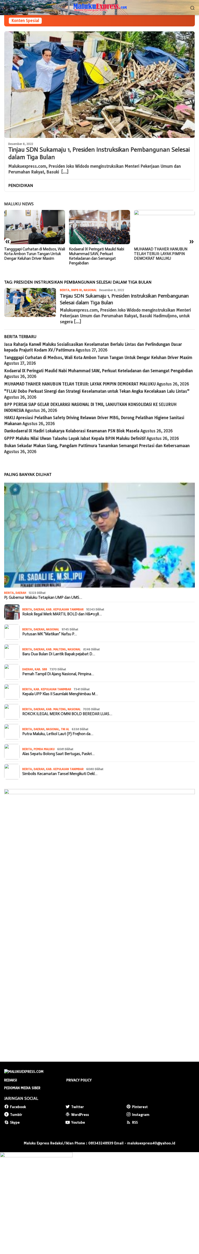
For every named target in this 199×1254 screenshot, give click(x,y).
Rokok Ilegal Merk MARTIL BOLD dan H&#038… (62, 614)
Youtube (78, 1122)
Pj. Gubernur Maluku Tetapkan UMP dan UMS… (43, 597)
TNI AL (65, 729)
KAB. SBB (41, 669)
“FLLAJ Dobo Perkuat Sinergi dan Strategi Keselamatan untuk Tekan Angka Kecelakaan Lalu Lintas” (163, 254)
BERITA (64, 290)
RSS (135, 1122)
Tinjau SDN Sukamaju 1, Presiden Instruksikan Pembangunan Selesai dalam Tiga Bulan (99, 153)
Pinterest (140, 1107)
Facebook (18, 1107)
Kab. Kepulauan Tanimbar (65, 609)
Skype (15, 1122)
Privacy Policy (78, 1080)
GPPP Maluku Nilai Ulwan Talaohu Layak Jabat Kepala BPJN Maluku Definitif (75, 438)
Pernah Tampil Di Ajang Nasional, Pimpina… (58, 674)
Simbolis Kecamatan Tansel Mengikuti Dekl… (59, 773)
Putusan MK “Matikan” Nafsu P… (49, 634)
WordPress (80, 1114)
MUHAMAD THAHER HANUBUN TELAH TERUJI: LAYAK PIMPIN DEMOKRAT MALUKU (95, 254)
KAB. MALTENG (56, 649)
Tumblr (16, 1114)
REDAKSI (10, 1080)
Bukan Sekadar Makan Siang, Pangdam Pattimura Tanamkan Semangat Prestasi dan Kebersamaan (97, 445)
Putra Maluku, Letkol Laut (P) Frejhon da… (57, 733)
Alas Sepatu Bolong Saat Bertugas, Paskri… (58, 753)
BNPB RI (76, 290)
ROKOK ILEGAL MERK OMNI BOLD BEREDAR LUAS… (67, 713)
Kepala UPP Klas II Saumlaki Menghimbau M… (60, 694)
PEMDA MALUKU (44, 749)
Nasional (90, 290)
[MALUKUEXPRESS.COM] (99, 7)
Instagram (141, 1114)
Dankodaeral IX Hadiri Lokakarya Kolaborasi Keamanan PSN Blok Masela (71, 430)
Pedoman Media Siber (22, 1088)
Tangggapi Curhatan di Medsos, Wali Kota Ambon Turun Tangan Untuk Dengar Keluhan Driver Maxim (98, 357)
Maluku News (19, 203)
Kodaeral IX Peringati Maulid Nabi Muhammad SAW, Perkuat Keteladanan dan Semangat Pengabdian (31, 256)
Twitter (77, 1107)
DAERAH (21, 593)
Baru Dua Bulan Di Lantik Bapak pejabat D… (58, 654)
